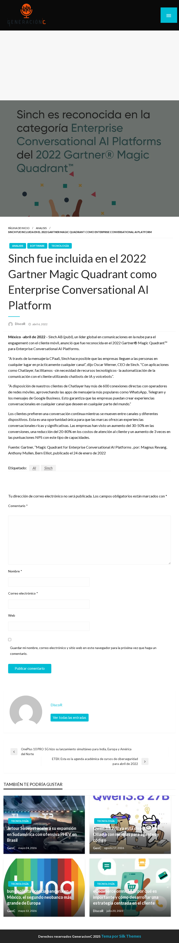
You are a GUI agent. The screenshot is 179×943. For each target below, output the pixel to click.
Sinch (48, 468)
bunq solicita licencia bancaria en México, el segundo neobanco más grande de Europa (39, 897)
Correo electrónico (23, 593)
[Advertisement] (89, 65)
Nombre (15, 571)
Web (11, 615)
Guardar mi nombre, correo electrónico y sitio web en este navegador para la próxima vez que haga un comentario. (83, 651)
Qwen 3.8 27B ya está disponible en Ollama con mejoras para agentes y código (126, 834)
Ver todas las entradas (69, 718)
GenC (11, 848)
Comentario (18, 506)
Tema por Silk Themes (121, 936)
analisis (41, 228)
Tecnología (60, 245)
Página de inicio (18, 228)
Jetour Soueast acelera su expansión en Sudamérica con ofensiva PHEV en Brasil (42, 834)
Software (37, 245)
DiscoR (20, 324)
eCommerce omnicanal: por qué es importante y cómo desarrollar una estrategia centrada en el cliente (125, 897)
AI (34, 468)
